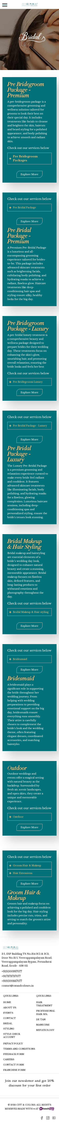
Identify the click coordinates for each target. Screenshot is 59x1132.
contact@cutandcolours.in (18, 985)
